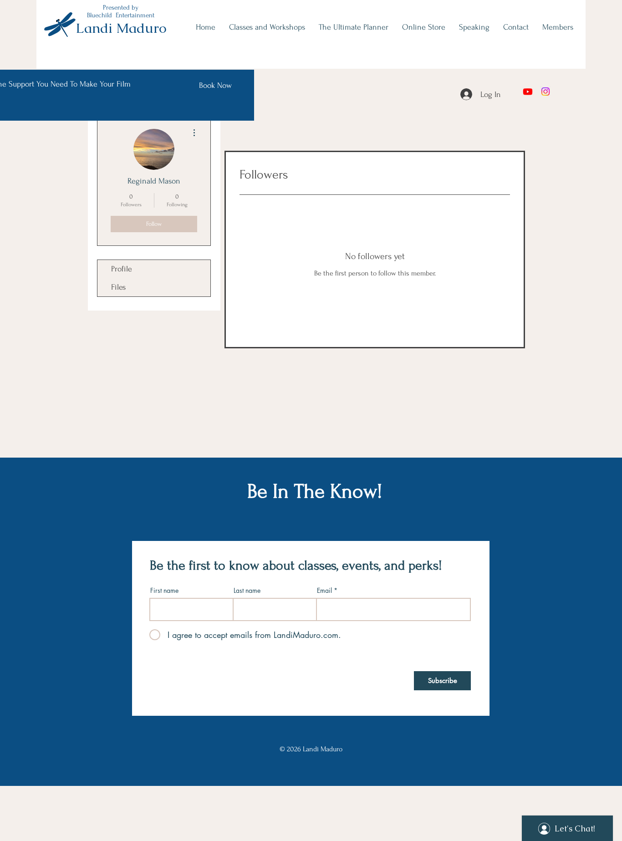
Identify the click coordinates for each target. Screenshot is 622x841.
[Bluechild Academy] (527, 91)
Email (324, 590)
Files (118, 287)
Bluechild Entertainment (120, 15)
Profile (121, 269)
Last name (247, 590)
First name (164, 590)
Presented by (120, 7)
